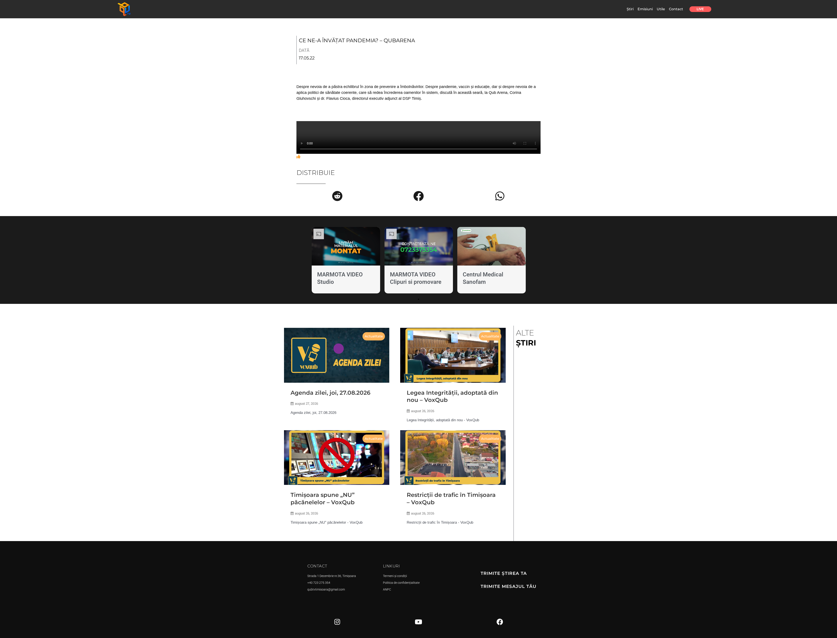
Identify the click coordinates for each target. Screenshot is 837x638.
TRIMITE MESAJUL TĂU (508, 586)
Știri (630, 9)
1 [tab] (418, 299)
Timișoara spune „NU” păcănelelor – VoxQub (323, 498)
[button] (337, 196)
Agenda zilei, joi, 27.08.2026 (330, 392)
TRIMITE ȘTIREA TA (504, 573)
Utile (661, 9)
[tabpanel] (346, 261)
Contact (676, 9)
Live (700, 9)
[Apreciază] (298, 156)
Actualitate (374, 336)
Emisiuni (645, 9)
